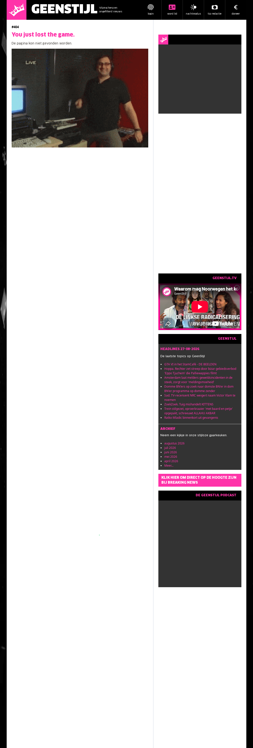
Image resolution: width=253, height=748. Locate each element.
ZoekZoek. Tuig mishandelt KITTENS (188, 404)
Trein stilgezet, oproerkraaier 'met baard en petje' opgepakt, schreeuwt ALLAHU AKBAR (198, 411)
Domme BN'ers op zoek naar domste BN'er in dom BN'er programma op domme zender (198, 388)
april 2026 (171, 461)
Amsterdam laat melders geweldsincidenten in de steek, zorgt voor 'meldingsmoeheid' (198, 379)
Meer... (168, 465)
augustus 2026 (174, 443)
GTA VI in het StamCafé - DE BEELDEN (190, 364)
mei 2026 (170, 457)
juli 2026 (170, 448)
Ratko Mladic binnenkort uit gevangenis (191, 418)
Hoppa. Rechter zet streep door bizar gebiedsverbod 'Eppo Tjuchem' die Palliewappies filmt (200, 371)
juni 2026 (170, 452)
